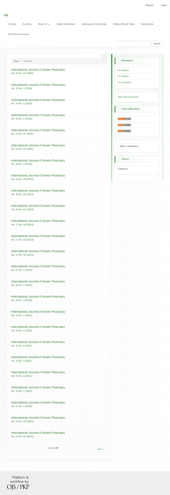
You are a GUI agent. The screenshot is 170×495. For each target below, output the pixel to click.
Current (12, 24)
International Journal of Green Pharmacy (38, 69)
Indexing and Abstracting (94, 24)
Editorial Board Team (123, 24)
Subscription (147, 24)
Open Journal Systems (128, 97)
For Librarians (124, 82)
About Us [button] (43, 24)
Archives (27, 24)
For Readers (123, 70)
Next (101, 449)
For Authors (123, 76)
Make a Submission (129, 146)
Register (150, 5)
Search (157, 43)
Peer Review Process (18, 34)
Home (16, 61)
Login (164, 5)
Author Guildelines (65, 24)
